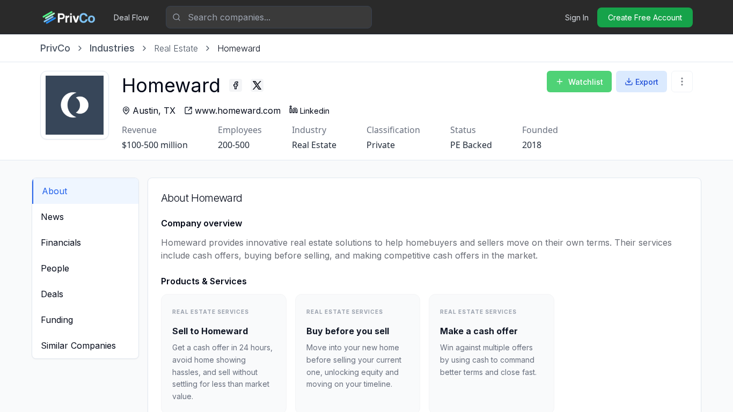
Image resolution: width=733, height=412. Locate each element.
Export (646, 81)
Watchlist (585, 81)
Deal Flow (131, 17)
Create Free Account (645, 17)
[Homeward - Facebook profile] (235, 85)
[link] (238, 48)
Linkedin (314, 110)
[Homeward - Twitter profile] (257, 85)
